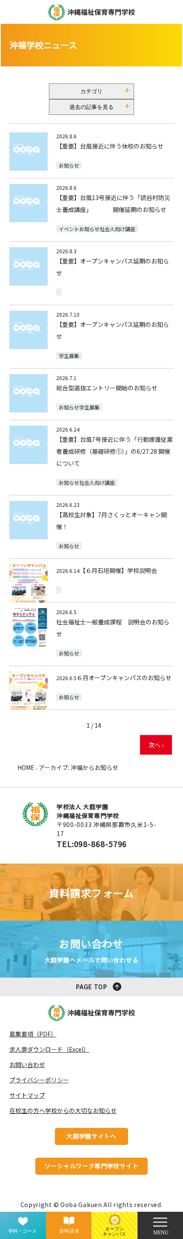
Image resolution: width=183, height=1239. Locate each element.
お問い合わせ (27, 1064)
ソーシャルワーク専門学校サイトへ (92, 1168)
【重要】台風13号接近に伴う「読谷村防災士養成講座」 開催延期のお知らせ (113, 203)
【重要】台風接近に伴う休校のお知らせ (109, 146)
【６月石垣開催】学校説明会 (118, 570)
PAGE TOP (91, 986)
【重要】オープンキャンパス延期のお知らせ (112, 267)
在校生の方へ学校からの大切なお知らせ (63, 1110)
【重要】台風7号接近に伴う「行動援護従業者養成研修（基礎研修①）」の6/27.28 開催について (114, 451)
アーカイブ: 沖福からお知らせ (78, 767)
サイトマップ (27, 1095)
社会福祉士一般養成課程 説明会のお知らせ (112, 628)
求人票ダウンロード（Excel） (49, 1049)
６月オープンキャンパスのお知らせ (124, 677)
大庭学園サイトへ (91, 1136)
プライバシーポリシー (39, 1080)
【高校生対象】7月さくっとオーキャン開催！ (111, 520)
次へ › (156, 745)
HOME (25, 767)
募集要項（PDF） (33, 1034)
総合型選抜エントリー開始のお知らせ (106, 387)
